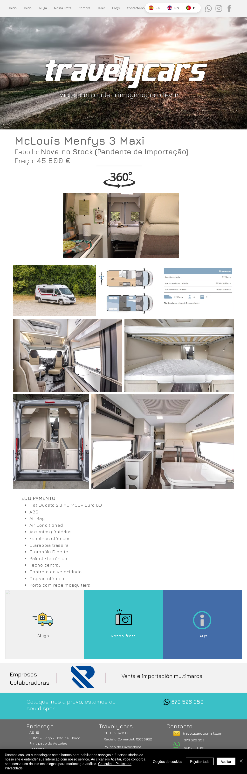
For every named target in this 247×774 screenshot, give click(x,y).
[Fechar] (241, 761)
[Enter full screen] (172, 252)
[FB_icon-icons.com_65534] (229, 8)
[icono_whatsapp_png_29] (208, 8)
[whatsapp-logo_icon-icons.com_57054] (167, 702)
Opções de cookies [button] (167, 761)
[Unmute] (77, 252)
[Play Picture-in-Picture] (164, 252)
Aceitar (226, 761)
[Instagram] (218, 8)
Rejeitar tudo (200, 761)
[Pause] (69, 252)
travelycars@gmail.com (202, 733)
